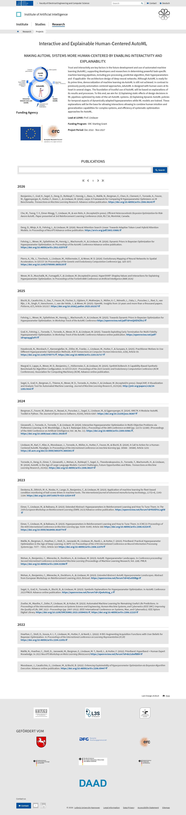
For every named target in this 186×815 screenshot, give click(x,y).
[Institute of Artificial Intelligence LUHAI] (17, 31)
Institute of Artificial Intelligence (46, 14)
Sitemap (166, 807)
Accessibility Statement (148, 807)
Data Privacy (128, 807)
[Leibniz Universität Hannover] (24, 3)
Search (161, 170)
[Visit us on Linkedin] (43, 805)
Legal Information (111, 807)
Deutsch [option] (166, 3)
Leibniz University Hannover (87, 807)
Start (142, 3)
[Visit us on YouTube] (36, 805)
